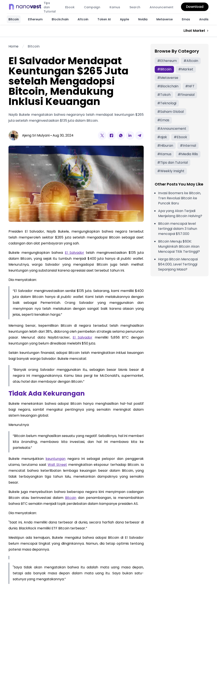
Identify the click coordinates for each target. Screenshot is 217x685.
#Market (185, 69)
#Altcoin (191, 60)
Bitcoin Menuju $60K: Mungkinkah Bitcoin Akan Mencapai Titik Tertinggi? (179, 246)
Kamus (115, 7)
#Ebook (180, 137)
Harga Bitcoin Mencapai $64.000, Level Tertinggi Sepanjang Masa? (178, 264)
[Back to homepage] (26, 6)
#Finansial (186, 94)
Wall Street (57, 464)
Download (194, 6)
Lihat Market (194, 30)
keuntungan (55, 458)
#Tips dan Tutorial (172, 162)
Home (13, 46)
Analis (204, 19)
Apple (124, 19)
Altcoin (83, 19)
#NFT (190, 86)
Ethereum (35, 19)
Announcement (161, 7)
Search (134, 7)
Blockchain (60, 19)
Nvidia (142, 19)
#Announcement (171, 128)
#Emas (163, 120)
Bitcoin (13, 19)
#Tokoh (164, 94)
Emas (186, 19)
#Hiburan (165, 145)
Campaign (92, 7)
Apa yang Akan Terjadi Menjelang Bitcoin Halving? (180, 213)
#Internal (188, 145)
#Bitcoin (164, 69)
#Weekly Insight (170, 171)
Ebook (70, 7)
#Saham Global (170, 111)
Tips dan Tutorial (50, 7)
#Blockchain (167, 86)
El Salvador (74, 252)
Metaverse (164, 19)
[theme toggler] (34, 6)
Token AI (104, 19)
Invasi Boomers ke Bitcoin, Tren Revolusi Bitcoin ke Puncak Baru (179, 198)
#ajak (162, 137)
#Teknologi (166, 103)
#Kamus (164, 154)
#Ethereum (167, 60)
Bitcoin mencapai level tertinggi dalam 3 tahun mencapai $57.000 (177, 228)
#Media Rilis (188, 154)
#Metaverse (167, 77)
